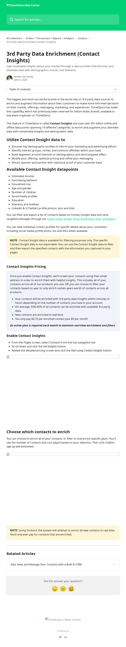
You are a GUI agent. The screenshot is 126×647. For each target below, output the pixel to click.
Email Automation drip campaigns (94, 219)
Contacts (82, 38)
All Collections (14, 38)
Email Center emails (59, 219)
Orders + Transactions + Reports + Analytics (50, 38)
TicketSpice (63, 630)
